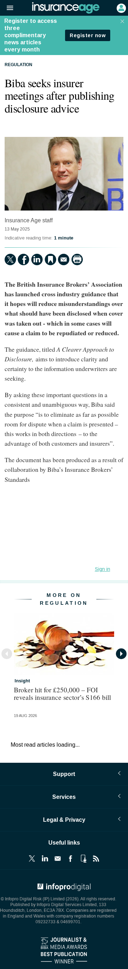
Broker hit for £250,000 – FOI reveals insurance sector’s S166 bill (62, 693)
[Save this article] (50, 259)
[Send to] (63, 259)
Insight (22, 681)
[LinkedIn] (37, 259)
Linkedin (45, 858)
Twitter (32, 858)
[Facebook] (23, 259)
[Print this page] (77, 259)
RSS (96, 858)
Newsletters (57, 858)
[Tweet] (10, 259)
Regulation (18, 65)
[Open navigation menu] (7, 8)
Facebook (70, 858)
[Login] (120, 7)
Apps (83, 858)
